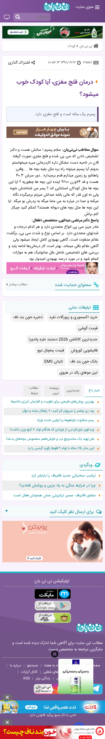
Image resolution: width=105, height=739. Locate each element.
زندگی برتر (43, 678)
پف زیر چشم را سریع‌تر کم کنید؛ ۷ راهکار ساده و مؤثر (58, 411)
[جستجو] (17, 17)
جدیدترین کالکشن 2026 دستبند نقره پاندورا (63, 339)
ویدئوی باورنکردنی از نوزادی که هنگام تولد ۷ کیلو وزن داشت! (52, 429)
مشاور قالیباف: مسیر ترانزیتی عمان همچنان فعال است (54, 495)
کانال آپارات (29, 672)
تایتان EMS (53, 361)
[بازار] (52, 618)
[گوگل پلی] (52, 606)
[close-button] (54, 654)
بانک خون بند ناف (83, 361)
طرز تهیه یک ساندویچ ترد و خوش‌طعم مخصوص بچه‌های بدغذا (50, 439)
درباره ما (15, 665)
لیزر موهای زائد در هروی (78, 373)
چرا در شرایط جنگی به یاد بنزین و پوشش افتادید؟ (57, 485)
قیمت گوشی (87, 328)
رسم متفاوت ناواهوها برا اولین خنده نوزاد (65, 420)
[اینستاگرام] (51, 693)
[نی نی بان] (56, 7)
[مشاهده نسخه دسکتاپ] (6, 17)
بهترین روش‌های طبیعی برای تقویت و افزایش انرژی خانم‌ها (52, 401)
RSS (26, 678)
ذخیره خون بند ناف (28, 317)
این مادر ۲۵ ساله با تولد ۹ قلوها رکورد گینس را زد (61, 448)
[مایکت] (52, 594)
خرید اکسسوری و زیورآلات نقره (73, 317)
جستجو (32, 665)
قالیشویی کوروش (84, 350)
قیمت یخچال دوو (50, 350)
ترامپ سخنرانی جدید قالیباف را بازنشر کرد (63, 475)
